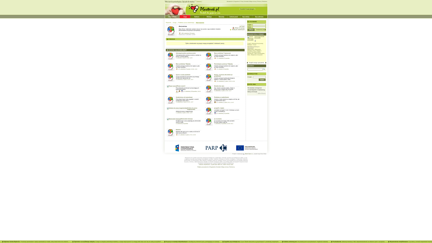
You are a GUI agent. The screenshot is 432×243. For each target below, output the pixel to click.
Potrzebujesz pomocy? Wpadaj (223, 64)
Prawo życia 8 (181, 86)
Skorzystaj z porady (256, 34)
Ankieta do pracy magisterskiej (192, 108)
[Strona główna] (172, 16)
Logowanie (253, 21)
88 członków (185, 33)
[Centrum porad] (234, 16)
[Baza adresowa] (260, 16)
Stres (248, 54)
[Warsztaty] (222, 16)
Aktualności (230, 1)
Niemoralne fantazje (187, 118)
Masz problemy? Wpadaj (183, 64)
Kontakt (246, 1)
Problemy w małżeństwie (221, 97)
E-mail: (250, 77)
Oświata (249, 50)
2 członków (220, 58)
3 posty (191, 69)
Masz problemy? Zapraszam (222, 53)
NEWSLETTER (253, 73)
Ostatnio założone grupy (177, 50)
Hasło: (249, 27)
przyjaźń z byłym (219, 108)
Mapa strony (253, 1)
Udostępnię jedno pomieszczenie (186, 53)
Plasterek (168, 22)
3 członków (217, 90)
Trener (254, 44)
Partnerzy (232, 167)
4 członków (179, 79)
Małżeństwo (250, 49)
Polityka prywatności (203, 167)
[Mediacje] (210, 16)
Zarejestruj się (260, 29)
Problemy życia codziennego (186, 22)
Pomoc (259, 1)
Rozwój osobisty (256, 52)
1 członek (178, 57)
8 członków (220, 81)
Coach (249, 43)
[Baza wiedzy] (247, 16)
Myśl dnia (252, 84)
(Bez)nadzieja (200, 22)
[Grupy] (185, 16)
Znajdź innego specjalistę (256, 62)
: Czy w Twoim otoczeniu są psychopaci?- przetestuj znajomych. (245, 241)
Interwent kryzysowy (257, 43)
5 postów (227, 123)
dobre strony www (228, 164)
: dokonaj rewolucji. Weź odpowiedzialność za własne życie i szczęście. (353, 241)
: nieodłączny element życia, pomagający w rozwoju (187, 241)
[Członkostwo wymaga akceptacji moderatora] (179, 91)
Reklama (264, 1)
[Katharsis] (197, 16)
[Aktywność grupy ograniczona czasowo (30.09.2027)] (215, 113)
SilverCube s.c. (249, 153)
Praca (254, 50)
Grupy (174, 22)
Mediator (249, 44)
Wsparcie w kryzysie (256, 54)
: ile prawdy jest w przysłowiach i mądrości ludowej (300, 241)
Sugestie (236, 1)
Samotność (250, 53)
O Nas (241, 1)
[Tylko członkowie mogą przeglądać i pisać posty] (180, 33)
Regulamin (212, 167)
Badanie (178, 129)
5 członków (182, 69)
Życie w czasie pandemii (183, 74)
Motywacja (257, 49)
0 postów (227, 58)
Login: (250, 24)
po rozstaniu (218, 118)
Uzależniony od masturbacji (184, 97)
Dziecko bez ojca (219, 86)
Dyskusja (171, 39)
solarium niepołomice (204, 164)
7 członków (217, 123)
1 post (187, 57)
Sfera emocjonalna (259, 53)
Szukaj (251, 65)
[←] (247, 62)
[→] (265, 62)
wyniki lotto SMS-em (216, 164)
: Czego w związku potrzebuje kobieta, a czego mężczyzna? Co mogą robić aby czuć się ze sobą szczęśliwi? (111, 241)
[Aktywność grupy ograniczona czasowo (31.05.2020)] (182, 91)
